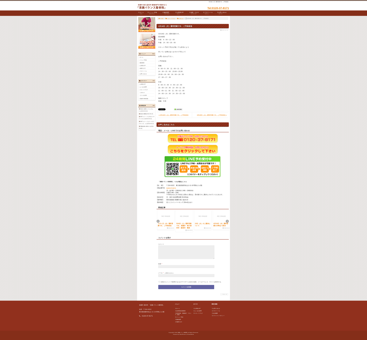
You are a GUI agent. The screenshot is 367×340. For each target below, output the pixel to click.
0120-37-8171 (171, 188)
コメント (161, 244)
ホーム (142, 13)
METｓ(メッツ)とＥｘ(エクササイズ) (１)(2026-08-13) (146, 122)
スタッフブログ (171, 18)
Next (227, 221)
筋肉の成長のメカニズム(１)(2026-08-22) (146, 110)
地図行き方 (143, 68)
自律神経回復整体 (181, 310)
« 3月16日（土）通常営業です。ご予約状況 (173, 115)
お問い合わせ (223, 13)
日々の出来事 (143, 95)
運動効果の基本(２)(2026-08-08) (146, 127)
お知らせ (181, 18)
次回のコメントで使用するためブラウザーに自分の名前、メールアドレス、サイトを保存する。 (191, 282)
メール (160, 273)
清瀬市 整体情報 (144, 98)
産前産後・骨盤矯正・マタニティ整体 (183, 314)
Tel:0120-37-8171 (218, 8)
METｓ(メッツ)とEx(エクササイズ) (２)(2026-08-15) (146, 117)
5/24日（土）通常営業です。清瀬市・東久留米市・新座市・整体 (184, 226)
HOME (162, 18)
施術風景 (167, 13)
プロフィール (209, 13)
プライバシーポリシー (219, 315)
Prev (158, 221)
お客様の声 (180, 13)
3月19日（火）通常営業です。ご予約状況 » (212, 115)
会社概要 (215, 313)
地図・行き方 (195, 13)
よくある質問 (143, 87)
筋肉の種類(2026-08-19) (146, 114)
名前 (159, 264)
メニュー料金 (153, 13)
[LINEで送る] (178, 109)
